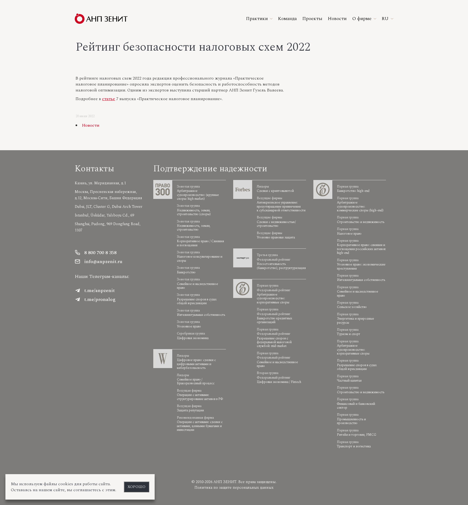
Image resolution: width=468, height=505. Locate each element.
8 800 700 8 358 (100, 252)
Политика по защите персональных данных (234, 487)
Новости (90, 125)
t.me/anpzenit (99, 290)
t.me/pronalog (100, 299)
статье (108, 99)
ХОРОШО (136, 487)
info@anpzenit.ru (103, 261)
